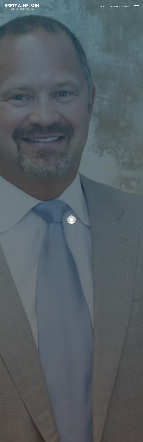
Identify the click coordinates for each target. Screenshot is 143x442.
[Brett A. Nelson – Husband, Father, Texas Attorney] (22, 6)
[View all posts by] (71, 220)
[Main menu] (136, 6)
